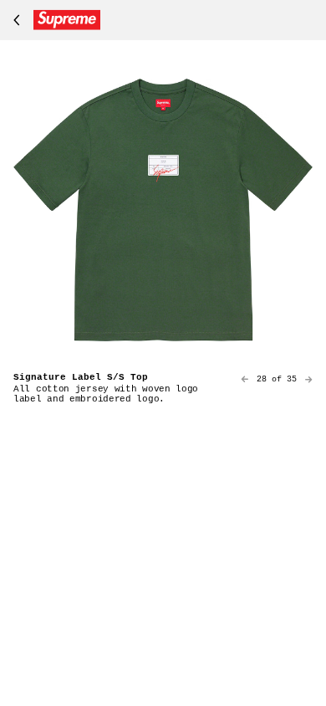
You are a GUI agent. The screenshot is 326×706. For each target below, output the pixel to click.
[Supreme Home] (53, 20)
